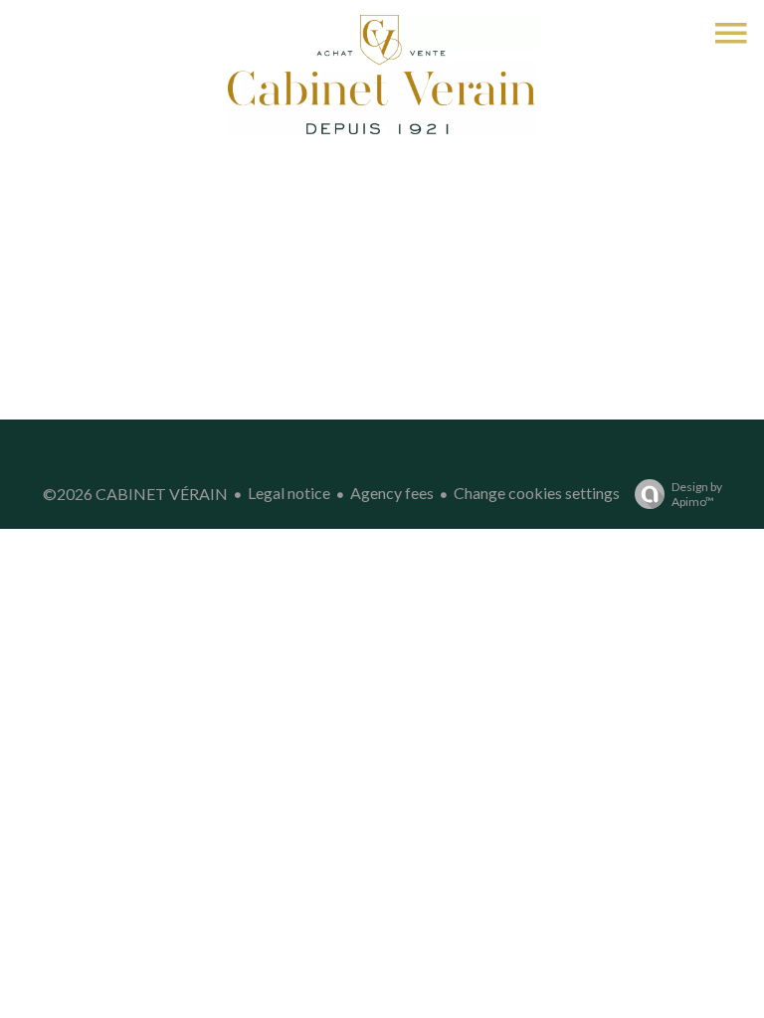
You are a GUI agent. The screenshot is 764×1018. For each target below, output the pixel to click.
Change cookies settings (537, 492)
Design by (696, 494)
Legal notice (289, 492)
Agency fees (392, 492)
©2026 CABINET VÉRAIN (135, 493)
